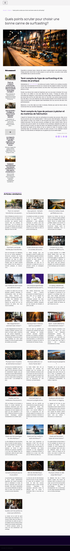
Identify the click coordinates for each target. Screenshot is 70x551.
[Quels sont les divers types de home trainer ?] (56, 429)
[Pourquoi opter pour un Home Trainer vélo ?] (35, 355)
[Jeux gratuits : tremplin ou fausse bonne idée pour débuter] (10, 106)
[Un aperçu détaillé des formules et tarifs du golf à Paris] (56, 278)
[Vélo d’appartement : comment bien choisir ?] (13, 316)
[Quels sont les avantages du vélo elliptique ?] (13, 429)
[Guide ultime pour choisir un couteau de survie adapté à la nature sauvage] (35, 240)
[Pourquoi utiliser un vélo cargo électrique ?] (56, 466)
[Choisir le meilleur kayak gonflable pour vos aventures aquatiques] (56, 204)
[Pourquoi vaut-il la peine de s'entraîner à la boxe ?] (13, 355)
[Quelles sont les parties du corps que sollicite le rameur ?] (13, 504)
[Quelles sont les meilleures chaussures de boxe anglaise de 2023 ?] (13, 391)
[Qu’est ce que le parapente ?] (56, 355)
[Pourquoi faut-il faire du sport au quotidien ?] (35, 316)
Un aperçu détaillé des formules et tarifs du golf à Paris (56, 287)
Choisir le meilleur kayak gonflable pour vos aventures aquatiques (56, 213)
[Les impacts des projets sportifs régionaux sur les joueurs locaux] (10, 132)
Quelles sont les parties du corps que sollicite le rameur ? (13, 513)
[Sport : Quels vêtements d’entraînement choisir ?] (56, 316)
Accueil (4, 10)
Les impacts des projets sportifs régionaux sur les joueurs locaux (10, 141)
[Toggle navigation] (5, 2)
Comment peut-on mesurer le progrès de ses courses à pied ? (35, 400)
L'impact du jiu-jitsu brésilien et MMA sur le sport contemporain (56, 249)
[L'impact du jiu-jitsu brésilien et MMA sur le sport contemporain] (56, 240)
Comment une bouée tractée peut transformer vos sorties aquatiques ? (14, 249)
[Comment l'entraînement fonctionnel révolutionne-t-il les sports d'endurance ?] (10, 159)
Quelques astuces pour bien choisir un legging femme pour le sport (56, 400)
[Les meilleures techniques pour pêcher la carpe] (13, 278)
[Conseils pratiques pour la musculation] (13, 466)
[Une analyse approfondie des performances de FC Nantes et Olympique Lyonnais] (35, 278)
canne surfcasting (33, 84)
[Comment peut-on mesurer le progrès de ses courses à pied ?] (35, 391)
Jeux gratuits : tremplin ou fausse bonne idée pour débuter (10, 114)
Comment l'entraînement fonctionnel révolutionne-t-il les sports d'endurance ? (10, 168)
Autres (9, 10)
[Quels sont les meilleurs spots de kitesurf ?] (35, 429)
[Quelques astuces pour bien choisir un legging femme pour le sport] (56, 391)
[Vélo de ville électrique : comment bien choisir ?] (35, 466)
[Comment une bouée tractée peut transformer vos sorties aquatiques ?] (13, 240)
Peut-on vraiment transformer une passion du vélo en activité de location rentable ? (10, 87)
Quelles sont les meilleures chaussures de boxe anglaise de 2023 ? (13, 400)
